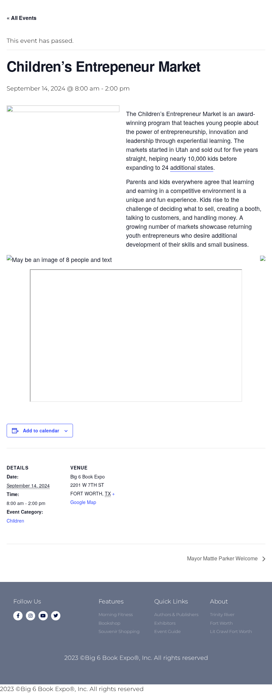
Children (15, 520)
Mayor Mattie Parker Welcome (223, 558)
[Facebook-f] (18, 615)
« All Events (21, 18)
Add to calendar (41, 430)
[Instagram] (30, 615)
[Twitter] (55, 615)
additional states (191, 167)
